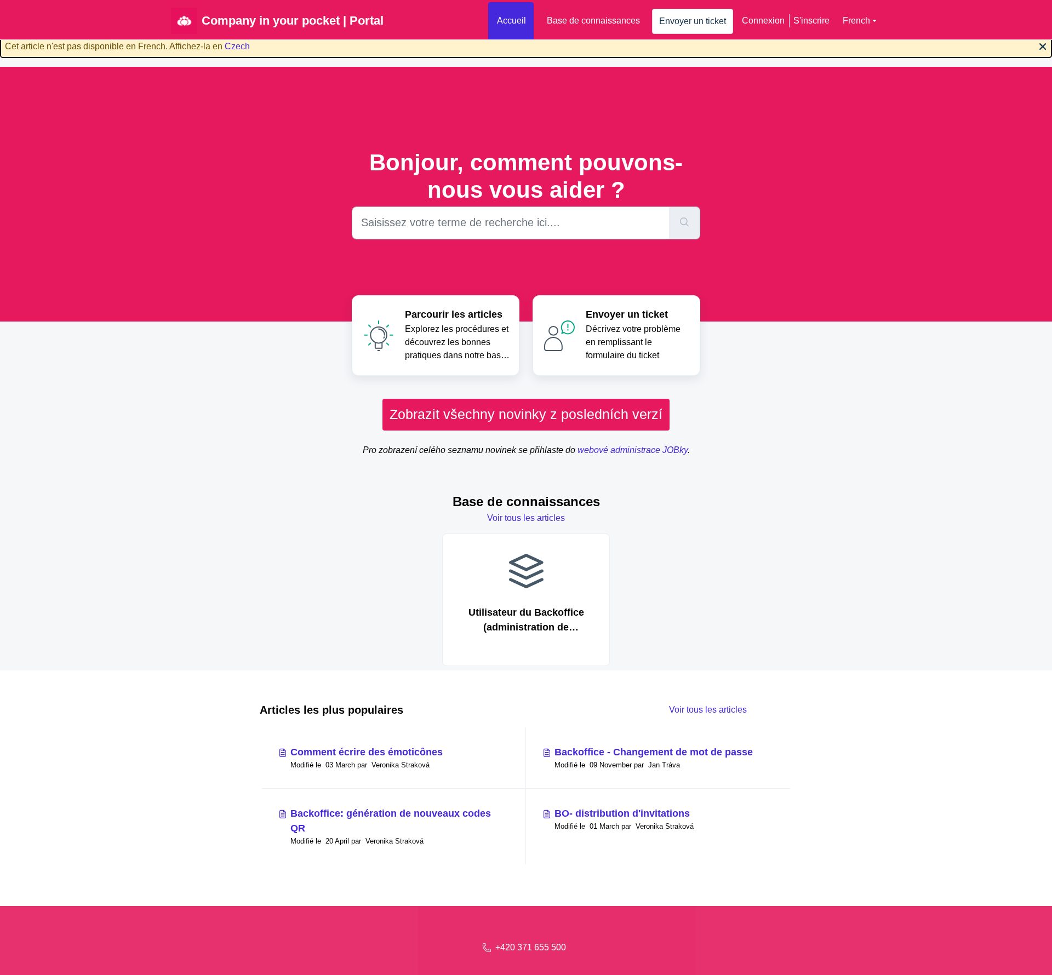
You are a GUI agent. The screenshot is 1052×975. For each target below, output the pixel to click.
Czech (237, 46)
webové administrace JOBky (633, 450)
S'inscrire (811, 20)
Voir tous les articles (526, 518)
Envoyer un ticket (692, 21)
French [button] (856, 20)
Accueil (511, 20)
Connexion (763, 20)
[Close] (1042, 45)
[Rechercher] (684, 223)
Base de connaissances (593, 20)
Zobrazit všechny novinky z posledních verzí (526, 414)
